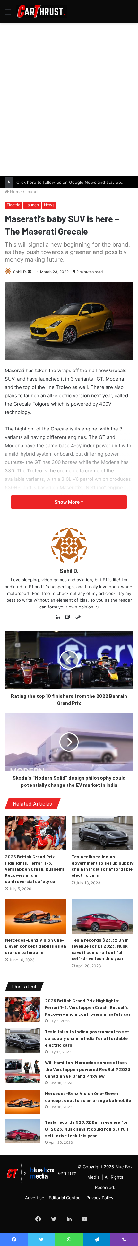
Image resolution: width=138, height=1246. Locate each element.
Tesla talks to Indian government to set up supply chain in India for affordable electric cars (87, 1038)
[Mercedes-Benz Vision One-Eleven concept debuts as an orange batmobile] (35, 916)
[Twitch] (69, 617)
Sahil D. (20, 271)
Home (15, 191)
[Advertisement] (69, 98)
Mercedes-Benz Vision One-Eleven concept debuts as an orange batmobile (35, 946)
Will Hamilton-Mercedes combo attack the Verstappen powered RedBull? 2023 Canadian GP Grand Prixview (87, 1069)
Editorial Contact (65, 1197)
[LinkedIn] (60, 617)
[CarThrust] (41, 11)
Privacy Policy (99, 1197)
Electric (13, 205)
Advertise (34, 1197)
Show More (68, 502)
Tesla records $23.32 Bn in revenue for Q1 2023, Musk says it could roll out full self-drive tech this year (86, 1128)
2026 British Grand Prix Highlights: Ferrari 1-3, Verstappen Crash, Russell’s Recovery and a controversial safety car (35, 869)
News (49, 205)
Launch (32, 191)
